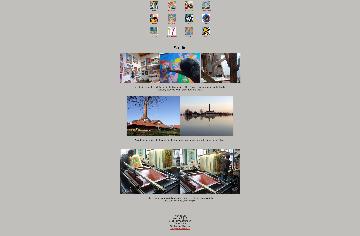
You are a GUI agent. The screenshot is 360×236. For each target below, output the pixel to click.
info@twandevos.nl (180, 228)
